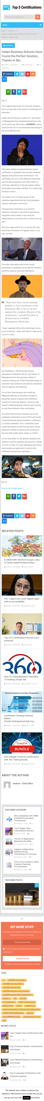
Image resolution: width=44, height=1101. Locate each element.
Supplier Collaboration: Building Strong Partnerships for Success (25, 851)
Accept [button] (26, 1098)
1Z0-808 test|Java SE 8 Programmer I (17, 995)
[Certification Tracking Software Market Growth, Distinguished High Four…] (22, 701)
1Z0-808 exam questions (13, 984)
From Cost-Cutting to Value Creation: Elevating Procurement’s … (26, 864)
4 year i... (6, 998)
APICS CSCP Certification (13, 1013)
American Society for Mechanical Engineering (21, 1009)
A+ (15, 998)
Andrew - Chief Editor (11, 65)
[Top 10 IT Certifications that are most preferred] (22, 624)
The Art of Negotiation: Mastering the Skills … (24, 840)
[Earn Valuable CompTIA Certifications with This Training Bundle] (22, 743)
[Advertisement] (23, 506)
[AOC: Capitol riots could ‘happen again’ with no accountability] (22, 585)
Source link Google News (12, 488)
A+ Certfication (9, 1002)
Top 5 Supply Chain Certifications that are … (24, 829)
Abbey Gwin (8, 1006)
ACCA (19, 1006)
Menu (5, 25)
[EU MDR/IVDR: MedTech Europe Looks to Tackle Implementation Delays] (22, 546)
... (4, 980)
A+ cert (23, 998)
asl (4, 1020)
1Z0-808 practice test (11, 987)
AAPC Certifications (27, 1002)
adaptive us (30, 1006)
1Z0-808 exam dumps (16, 980)
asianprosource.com (32, 1017)
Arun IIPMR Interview (11, 1017)
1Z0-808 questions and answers (16, 991)
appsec (30, 1013)
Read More (35, 1098)
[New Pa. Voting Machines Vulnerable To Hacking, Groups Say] (22, 663)
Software (9, 45)
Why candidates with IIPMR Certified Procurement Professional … (26, 818)
